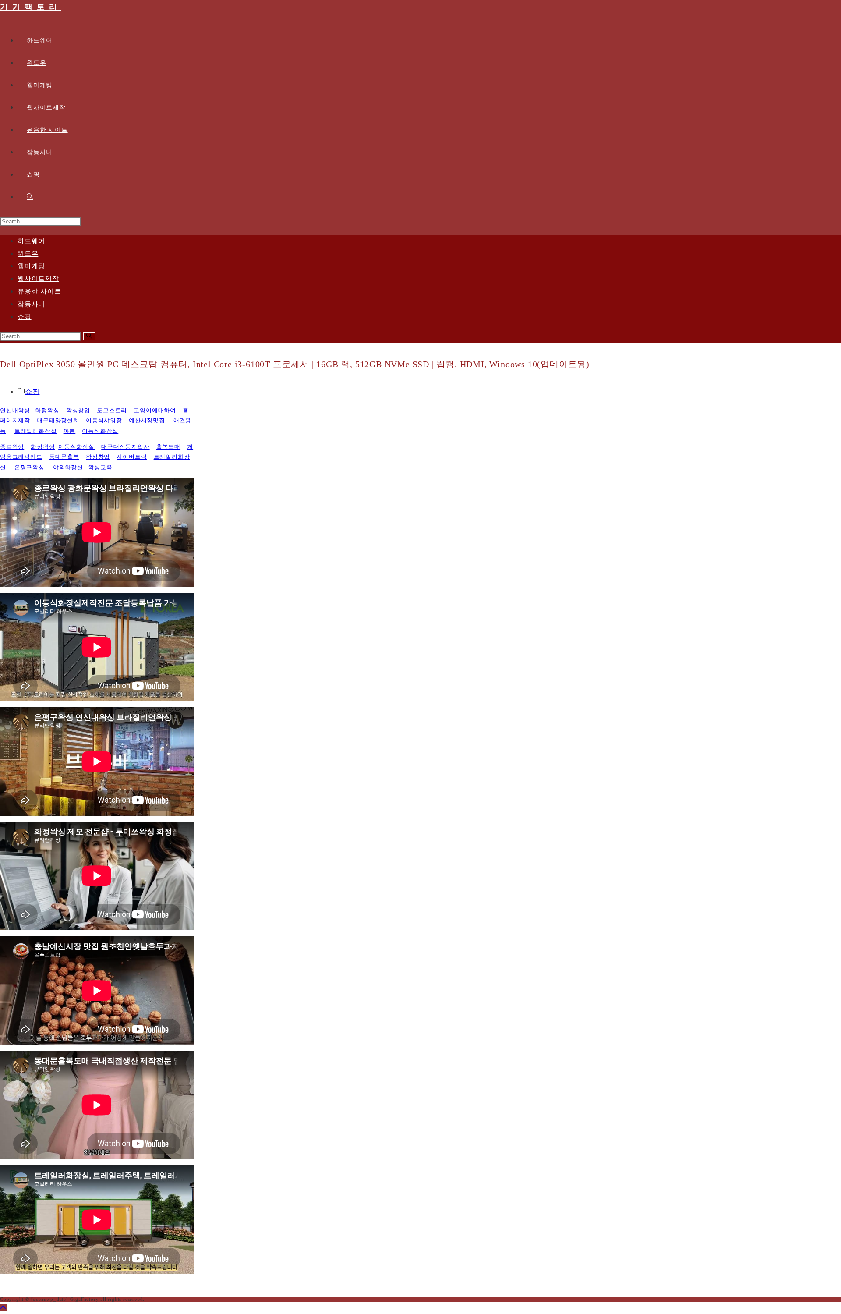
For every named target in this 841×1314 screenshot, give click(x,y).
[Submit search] (89, 336)
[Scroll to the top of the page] (3, 1307)
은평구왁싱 (29, 467)
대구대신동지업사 (125, 446)
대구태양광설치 (58, 420)
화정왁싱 (47, 410)
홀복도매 (168, 446)
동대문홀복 (64, 456)
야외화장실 (68, 467)
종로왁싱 (12, 446)
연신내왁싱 (15, 410)
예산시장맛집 (147, 420)
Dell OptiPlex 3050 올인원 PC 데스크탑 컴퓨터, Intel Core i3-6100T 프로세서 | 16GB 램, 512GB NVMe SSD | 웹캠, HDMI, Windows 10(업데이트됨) (295, 364)
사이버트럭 (132, 456)
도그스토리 (112, 410)
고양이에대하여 (155, 410)
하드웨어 (31, 240)
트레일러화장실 (35, 431)
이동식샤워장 (104, 420)
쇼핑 (25, 316)
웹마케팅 (31, 265)
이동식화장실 (100, 431)
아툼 (70, 431)
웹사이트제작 (38, 278)
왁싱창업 (78, 410)
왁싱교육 (100, 467)
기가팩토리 (30, 7)
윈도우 (28, 253)
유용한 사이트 (39, 291)
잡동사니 (31, 304)
